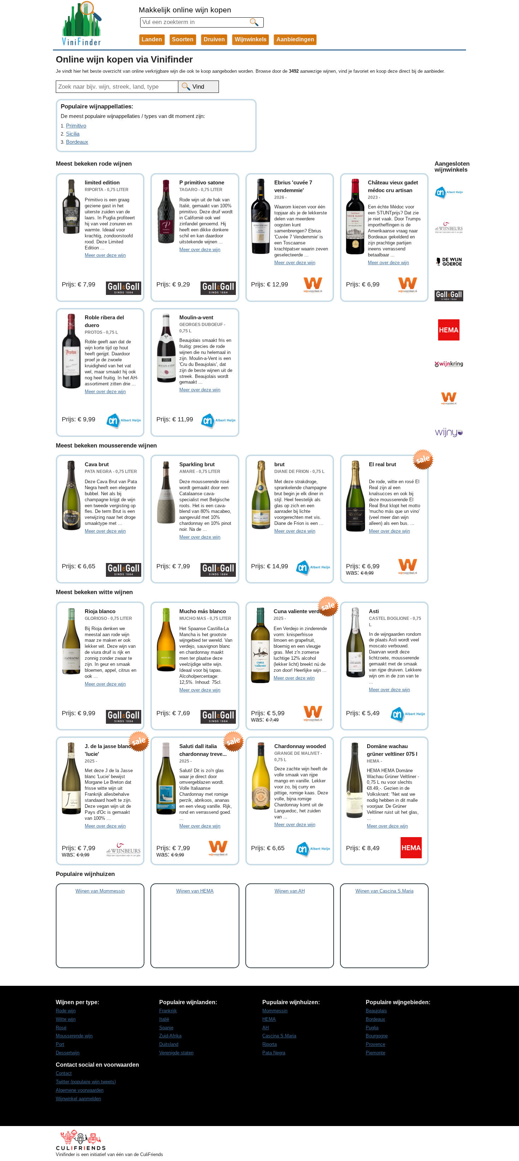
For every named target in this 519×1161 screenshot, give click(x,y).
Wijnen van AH (290, 891)
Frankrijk (168, 1010)
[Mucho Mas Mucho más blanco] (166, 640)
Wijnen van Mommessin (100, 891)
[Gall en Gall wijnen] (449, 296)
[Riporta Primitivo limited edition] (71, 207)
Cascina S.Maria (279, 1035)
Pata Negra (273, 1052)
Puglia (372, 1027)
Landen (152, 39)
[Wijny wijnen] (449, 432)
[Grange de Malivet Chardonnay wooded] (260, 776)
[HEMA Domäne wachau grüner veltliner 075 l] (354, 780)
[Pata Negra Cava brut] (71, 496)
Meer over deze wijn (105, 255)
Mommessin (274, 1010)
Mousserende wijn (74, 1035)
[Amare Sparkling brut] (166, 492)
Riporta (269, 1044)
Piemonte (375, 1052)
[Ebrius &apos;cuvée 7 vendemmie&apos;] (260, 216)
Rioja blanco (100, 611)
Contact (64, 1073)
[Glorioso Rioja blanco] (71, 641)
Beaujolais (376, 1010)
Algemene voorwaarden (79, 1090)
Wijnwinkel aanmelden (78, 1098)
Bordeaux (77, 142)
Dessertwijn (67, 1052)
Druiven (214, 39)
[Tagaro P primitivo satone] (166, 211)
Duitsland (168, 1044)
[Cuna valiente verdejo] (260, 645)
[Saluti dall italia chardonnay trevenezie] (166, 778)
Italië (164, 1019)
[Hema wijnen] (449, 330)
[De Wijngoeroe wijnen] (449, 261)
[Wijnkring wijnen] (449, 364)
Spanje (166, 1027)
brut (279, 464)
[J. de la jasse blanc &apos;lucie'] (71, 778)
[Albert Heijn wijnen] (449, 193)
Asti (374, 611)
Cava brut (97, 464)
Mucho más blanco (202, 611)
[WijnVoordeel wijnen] (449, 398)
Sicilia (72, 134)
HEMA (269, 1019)
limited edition (102, 182)
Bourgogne (377, 1035)
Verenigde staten (176, 1052)
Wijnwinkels (251, 39)
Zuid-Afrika (170, 1035)
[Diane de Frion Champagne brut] (260, 495)
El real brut (382, 464)
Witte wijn (66, 1019)
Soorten (182, 39)
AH (265, 1027)
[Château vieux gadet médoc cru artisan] (355, 216)
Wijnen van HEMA (195, 891)
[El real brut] (355, 496)
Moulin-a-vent (196, 317)
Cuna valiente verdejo (300, 611)
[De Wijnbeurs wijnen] (449, 227)
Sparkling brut (197, 464)
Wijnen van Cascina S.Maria (384, 891)
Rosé (61, 1027)
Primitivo (76, 126)
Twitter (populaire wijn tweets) (86, 1081)
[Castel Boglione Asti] (355, 642)
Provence (375, 1044)
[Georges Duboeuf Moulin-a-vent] (166, 348)
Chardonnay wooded (300, 746)
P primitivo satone (201, 182)
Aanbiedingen (295, 39)
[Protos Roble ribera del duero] (71, 351)
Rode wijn (66, 1010)
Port (60, 1044)
